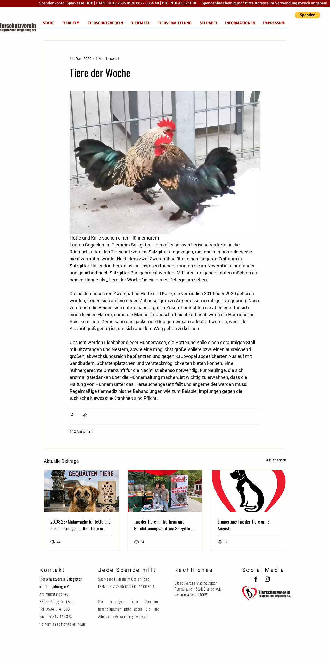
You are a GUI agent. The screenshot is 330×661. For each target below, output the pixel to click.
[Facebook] (255, 579)
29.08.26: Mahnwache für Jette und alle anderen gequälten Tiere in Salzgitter (80, 525)
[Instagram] (267, 579)
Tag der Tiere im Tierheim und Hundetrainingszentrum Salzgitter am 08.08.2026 (163, 525)
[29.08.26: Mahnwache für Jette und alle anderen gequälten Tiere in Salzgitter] (81, 491)
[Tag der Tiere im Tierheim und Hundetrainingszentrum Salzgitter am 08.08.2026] (165, 491)
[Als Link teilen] (84, 415)
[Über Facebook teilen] (72, 415)
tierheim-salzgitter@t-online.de (62, 624)
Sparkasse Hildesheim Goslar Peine (124, 579)
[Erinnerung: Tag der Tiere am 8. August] (248, 491)
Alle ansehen (276, 460)
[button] (307, 15)
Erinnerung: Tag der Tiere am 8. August (244, 525)
